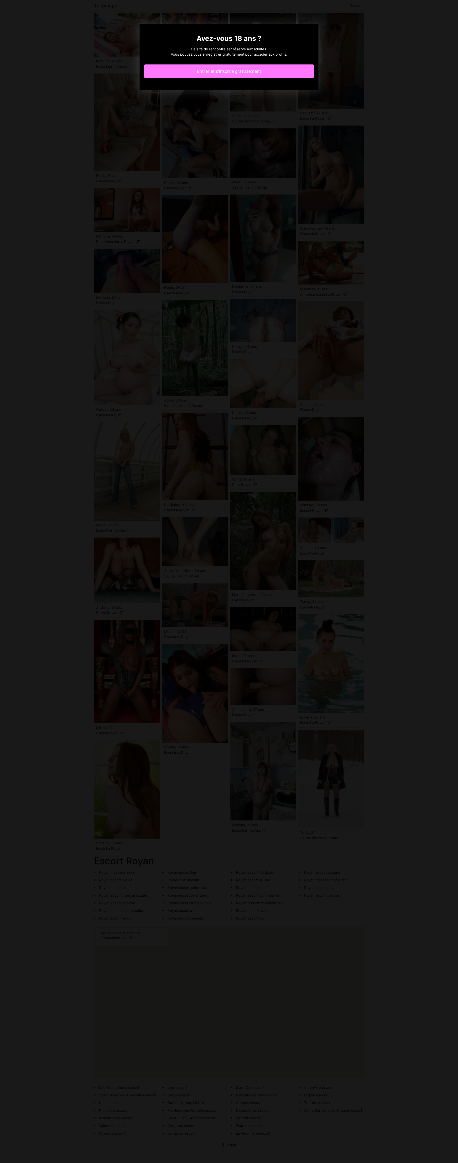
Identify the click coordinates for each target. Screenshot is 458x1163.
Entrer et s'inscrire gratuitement (229, 71)
